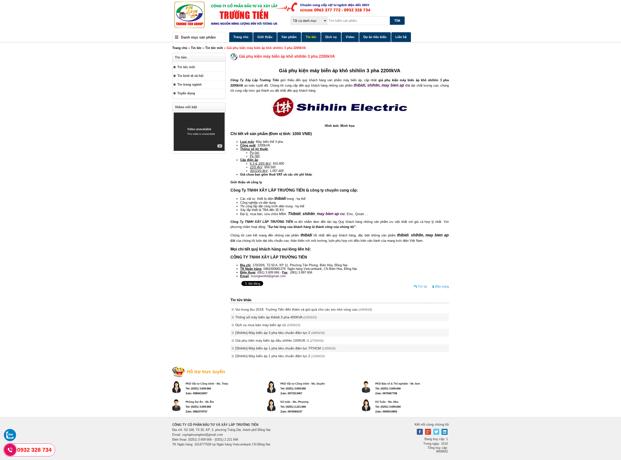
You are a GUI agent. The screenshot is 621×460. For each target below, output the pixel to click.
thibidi (359, 85)
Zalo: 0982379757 (196, 411)
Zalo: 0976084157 (291, 411)
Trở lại (422, 286)
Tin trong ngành (189, 84)
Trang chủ (240, 37)
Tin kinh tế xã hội (190, 76)
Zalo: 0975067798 (386, 393)
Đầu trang (442, 286)
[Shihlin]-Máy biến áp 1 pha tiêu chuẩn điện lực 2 (280, 356)
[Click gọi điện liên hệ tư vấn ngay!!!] (10, 450)
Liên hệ (401, 37)
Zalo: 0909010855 (386, 411)
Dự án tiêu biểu (374, 37)
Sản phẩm (289, 37)
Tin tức (311, 37)
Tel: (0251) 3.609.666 (198, 388)
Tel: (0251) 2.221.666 (293, 406)
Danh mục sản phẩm (198, 37)
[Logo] (310, 16)
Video (350, 37)
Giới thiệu (264, 37)
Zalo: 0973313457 (291, 393)
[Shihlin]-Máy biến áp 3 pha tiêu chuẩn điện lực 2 (280, 333)
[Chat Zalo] (10, 440)
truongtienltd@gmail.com (268, 276)
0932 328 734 (34, 450)
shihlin (373, 85)
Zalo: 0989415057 (196, 393)
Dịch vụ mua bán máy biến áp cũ (267, 325)
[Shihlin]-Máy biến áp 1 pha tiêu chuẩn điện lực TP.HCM (285, 348)
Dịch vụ (331, 37)
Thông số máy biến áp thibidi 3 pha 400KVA (276, 317)
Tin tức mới (214, 48)
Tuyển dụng (186, 93)
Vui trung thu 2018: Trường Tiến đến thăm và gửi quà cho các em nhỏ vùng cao (303, 309)
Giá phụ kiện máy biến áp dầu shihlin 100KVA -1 (279, 340)
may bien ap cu (396, 85)
